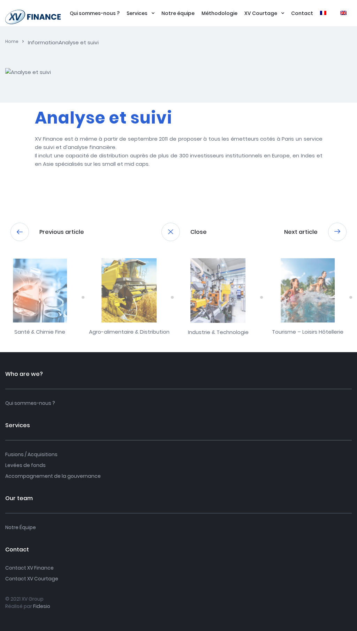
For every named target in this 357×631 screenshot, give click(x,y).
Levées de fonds (25, 465)
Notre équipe (178, 13)
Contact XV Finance (29, 567)
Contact (302, 13)
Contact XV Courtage (31, 578)
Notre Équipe (20, 527)
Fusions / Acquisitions (31, 454)
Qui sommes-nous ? (95, 13)
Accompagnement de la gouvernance (53, 476)
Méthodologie (219, 13)
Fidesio (41, 606)
